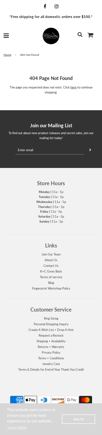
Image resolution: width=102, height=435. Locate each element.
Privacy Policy (51, 352)
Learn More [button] (17, 428)
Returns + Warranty (51, 347)
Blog (51, 283)
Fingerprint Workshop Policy (51, 288)
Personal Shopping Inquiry (51, 324)
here (73, 87)
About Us (51, 260)
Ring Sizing (51, 318)
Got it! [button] (79, 419)
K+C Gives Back (51, 271)
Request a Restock (51, 335)
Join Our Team (51, 254)
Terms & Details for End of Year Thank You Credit (51, 369)
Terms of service (51, 277)
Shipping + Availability (51, 341)
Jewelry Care (51, 364)
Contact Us (51, 266)
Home (7, 55)
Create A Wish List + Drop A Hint (51, 330)
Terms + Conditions (51, 358)
